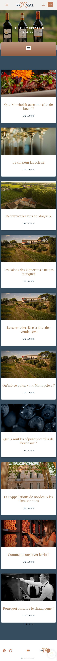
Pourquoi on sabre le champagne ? (28, 608)
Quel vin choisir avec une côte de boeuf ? (28, 106)
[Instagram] (10, 651)
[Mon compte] (43, 5)
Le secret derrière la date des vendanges (28, 329)
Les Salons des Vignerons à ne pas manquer (28, 271)
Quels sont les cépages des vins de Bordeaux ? (28, 441)
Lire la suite (28, 115)
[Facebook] (4, 651)
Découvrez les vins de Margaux (28, 216)
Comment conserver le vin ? (28, 554)
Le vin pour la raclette (28, 162)
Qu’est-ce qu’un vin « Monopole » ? (28, 385)
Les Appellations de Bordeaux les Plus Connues (28, 498)
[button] (7, 5)
